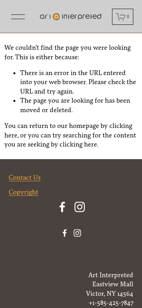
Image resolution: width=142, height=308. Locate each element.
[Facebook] (62, 206)
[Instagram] (79, 206)
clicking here (78, 144)
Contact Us (25, 177)
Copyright (23, 192)
